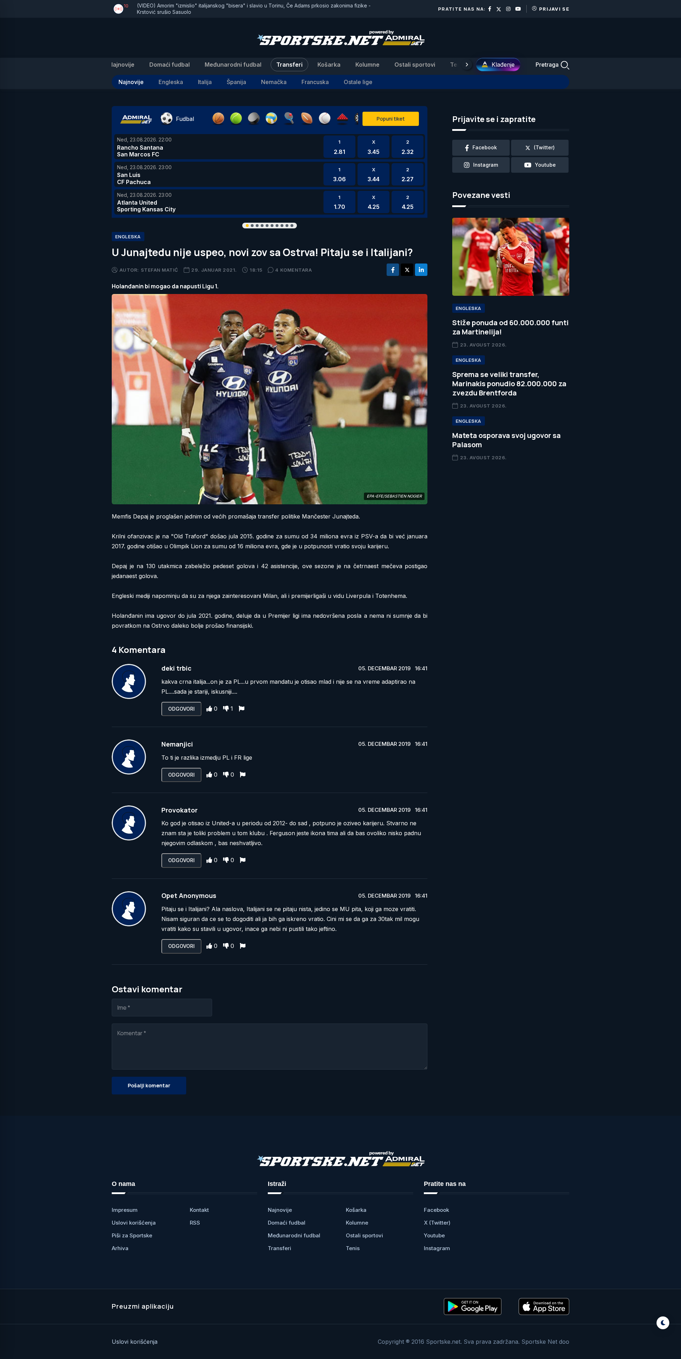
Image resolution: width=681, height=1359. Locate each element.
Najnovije (121, 64)
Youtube (434, 1235)
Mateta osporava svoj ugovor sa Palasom (506, 440)
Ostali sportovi (414, 64)
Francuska (315, 81)
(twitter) (544, 147)
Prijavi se (554, 9)
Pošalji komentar (149, 1085)
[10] (118, 9)
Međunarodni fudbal (233, 64)
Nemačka (274, 81)
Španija (236, 81)
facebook (484, 147)
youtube (545, 165)
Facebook (436, 1210)
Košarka (328, 64)
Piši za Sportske (132, 1235)
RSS (195, 1222)
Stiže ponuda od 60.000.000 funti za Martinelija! (510, 327)
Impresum (125, 1210)
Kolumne (367, 64)
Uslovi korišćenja (134, 1222)
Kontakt (199, 1210)
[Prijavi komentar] (242, 708)
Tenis (457, 64)
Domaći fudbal (169, 64)
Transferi (289, 64)
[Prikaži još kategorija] (466, 64)
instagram (485, 165)
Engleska (171, 81)
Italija (205, 81)
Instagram (437, 1248)
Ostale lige (358, 81)
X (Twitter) (437, 1222)
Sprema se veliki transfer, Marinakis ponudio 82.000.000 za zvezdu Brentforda (509, 384)
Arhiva (120, 1248)
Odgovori (181, 709)
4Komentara (293, 270)
